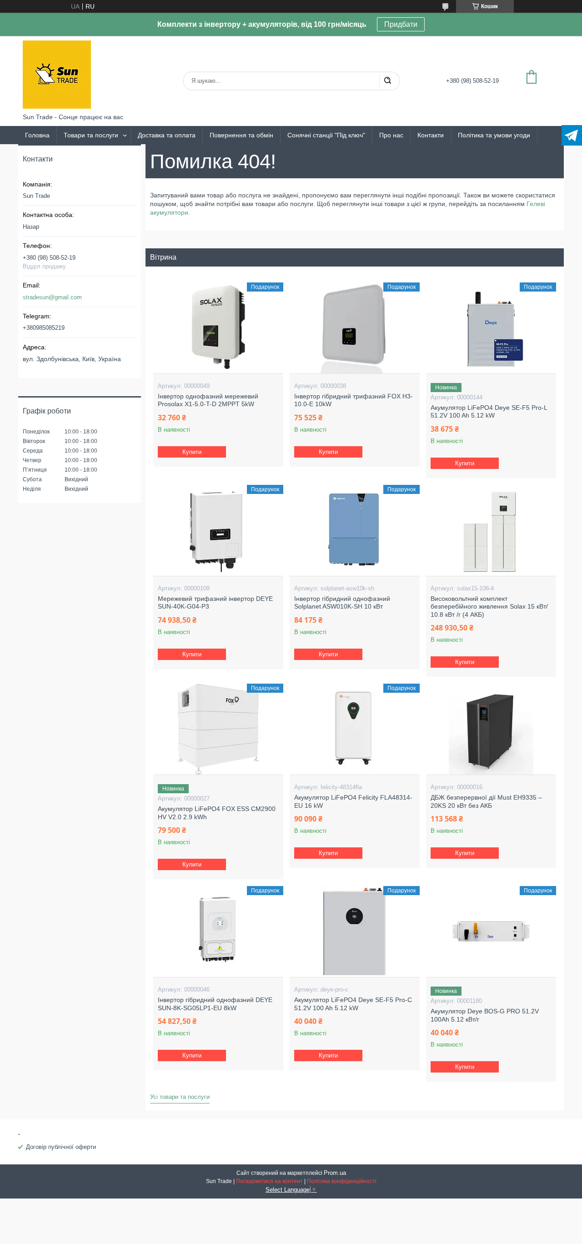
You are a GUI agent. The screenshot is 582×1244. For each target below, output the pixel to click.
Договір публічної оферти (61, 1146)
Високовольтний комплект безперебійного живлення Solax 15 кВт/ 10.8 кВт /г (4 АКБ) (489, 606)
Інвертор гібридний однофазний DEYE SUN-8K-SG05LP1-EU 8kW (215, 1004)
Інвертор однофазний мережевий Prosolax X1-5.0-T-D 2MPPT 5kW (208, 400)
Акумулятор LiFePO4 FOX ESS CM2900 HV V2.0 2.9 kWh (217, 813)
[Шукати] (387, 81)
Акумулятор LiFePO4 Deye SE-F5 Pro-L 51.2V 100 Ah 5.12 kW (489, 411)
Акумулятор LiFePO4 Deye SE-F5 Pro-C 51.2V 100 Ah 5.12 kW (353, 1004)
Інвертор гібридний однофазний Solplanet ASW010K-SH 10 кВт (342, 602)
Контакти (430, 135)
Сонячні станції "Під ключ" (326, 135)
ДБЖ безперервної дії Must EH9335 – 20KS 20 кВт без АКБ (486, 801)
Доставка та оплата (167, 135)
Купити (191, 451)
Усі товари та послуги (180, 1096)
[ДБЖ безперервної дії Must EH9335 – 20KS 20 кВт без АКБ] (491, 729)
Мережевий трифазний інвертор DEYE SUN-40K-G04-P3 (215, 602)
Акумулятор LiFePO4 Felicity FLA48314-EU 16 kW (353, 801)
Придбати (400, 24)
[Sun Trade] (57, 74)
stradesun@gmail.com (52, 297)
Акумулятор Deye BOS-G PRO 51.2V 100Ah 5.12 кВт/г (485, 1015)
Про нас (391, 135)
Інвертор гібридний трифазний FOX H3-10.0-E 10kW (353, 400)
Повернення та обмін (241, 135)
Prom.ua (335, 1172)
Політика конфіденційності (341, 1181)
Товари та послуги (91, 135)
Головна (37, 135)
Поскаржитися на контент (269, 1181)
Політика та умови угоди (494, 135)
